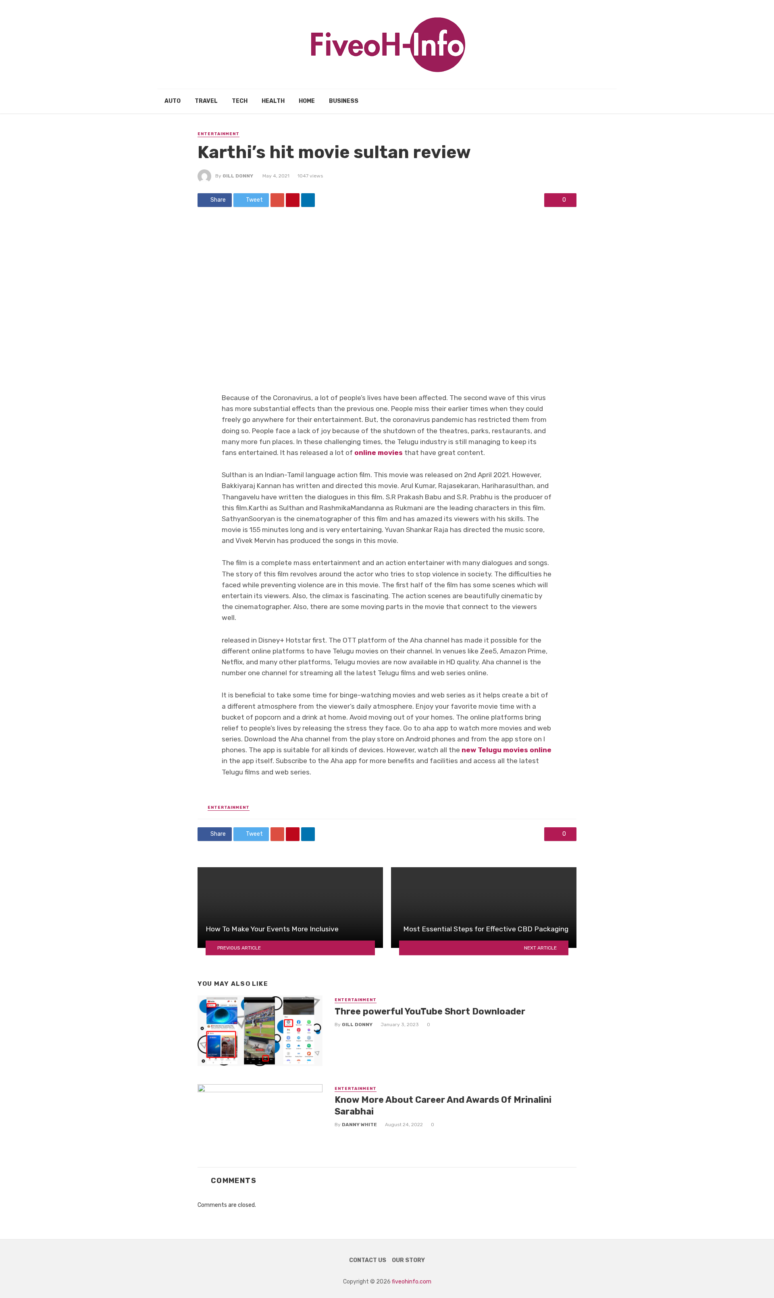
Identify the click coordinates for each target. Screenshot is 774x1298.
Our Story (408, 1260)
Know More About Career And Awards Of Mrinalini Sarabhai (443, 1105)
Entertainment (218, 133)
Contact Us (367, 1260)
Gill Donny (238, 176)
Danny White (359, 1124)
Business (343, 101)
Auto (172, 101)
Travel (206, 101)
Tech (240, 101)
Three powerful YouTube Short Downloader (430, 1011)
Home (307, 101)
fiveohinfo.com (411, 1281)
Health (273, 101)
